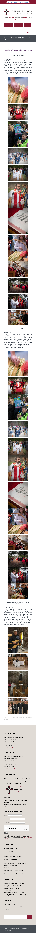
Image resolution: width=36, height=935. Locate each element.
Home (5, 37)
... (0, 934)
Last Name (7, 822)
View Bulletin (8, 25)
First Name (7, 819)
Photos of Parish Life (13, 37)
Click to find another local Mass (14, 874)
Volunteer (27, 25)
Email (6, 815)
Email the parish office (10, 748)
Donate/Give (18, 25)
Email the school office (10, 769)
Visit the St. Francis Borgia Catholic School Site (18, 2)
